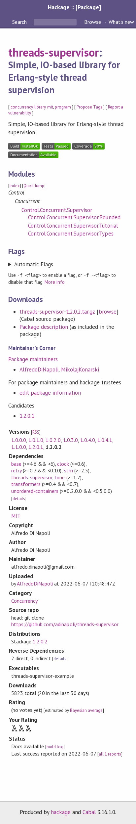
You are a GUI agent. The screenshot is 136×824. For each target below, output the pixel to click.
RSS (35, 432)
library (40, 107)
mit (50, 107)
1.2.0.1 (26, 415)
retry (16, 470)
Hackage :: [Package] (74, 7)
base (16, 463)
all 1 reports (110, 754)
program (63, 107)
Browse (92, 22)
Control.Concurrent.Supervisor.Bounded (74, 217)
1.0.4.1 (104, 440)
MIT (15, 515)
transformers (26, 484)
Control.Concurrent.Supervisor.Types (71, 233)
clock (63, 463)
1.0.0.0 (18, 440)
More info (55, 282)
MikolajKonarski (80, 369)
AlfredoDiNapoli (38, 369)
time (59, 477)
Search (20, 22)
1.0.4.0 (87, 440)
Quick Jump (33, 186)
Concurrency (24, 600)
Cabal (89, 812)
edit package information (50, 392)
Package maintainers (33, 359)
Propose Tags (89, 107)
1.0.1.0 (35, 440)
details (19, 498)
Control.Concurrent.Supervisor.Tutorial (73, 225)
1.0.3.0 (70, 440)
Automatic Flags (33, 264)
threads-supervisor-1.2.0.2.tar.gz (57, 311)
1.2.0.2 (40, 641)
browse (108, 311)
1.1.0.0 (18, 447)
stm (68, 470)
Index (15, 186)
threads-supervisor (53, 52)
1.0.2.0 (53, 440)
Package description (43, 326)
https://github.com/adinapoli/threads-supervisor (65, 624)
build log (55, 747)
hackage (61, 812)
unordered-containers (34, 491)
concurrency (22, 107)
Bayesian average (86, 710)
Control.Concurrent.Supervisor (56, 210)
